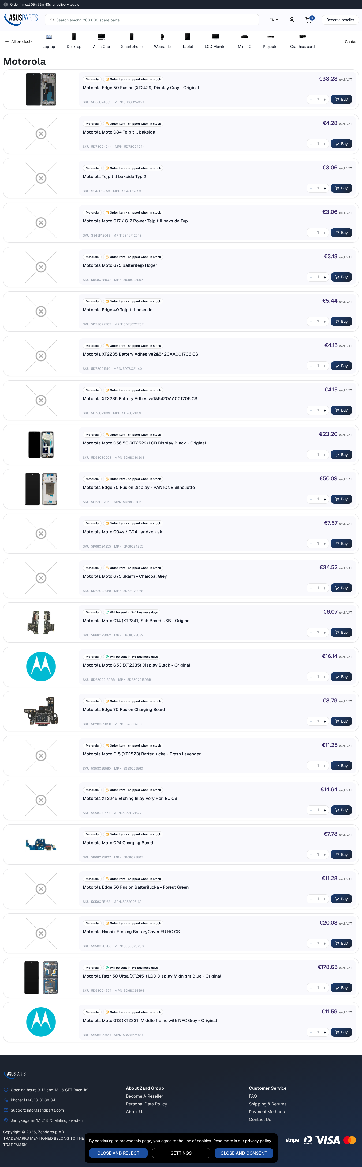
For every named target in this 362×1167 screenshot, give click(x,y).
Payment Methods (267, 1111)
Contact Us (260, 1119)
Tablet (187, 46)
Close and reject (118, 1153)
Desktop (74, 46)
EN (272, 20)
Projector (271, 46)
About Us (135, 1111)
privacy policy (258, 1140)
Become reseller (340, 19)
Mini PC (244, 46)
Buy (344, 99)
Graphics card (302, 46)
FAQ (253, 1096)
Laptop (49, 46)
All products (21, 41)
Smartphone (132, 46)
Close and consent (244, 1153)
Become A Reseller (144, 1096)
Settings (181, 1153)
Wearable (162, 46)
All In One (101, 46)
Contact (352, 41)
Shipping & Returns (267, 1104)
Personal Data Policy (146, 1104)
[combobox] (152, 19)
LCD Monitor (216, 46)
